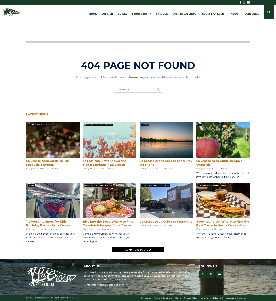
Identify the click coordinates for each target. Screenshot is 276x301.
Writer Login (74, 298)
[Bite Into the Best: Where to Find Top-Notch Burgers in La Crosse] (109, 200)
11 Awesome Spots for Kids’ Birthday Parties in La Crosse (48, 223)
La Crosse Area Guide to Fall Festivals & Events (47, 162)
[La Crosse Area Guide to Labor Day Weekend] (166, 140)
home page (137, 77)
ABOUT (235, 13)
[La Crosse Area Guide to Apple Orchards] (223, 140)
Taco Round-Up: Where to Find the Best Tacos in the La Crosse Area (222, 223)
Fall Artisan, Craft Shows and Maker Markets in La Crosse (104, 162)
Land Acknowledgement (211, 298)
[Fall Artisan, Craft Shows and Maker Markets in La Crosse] (109, 140)
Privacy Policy (190, 298)
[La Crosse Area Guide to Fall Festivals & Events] (53, 140)
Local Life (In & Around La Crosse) (42, 125)
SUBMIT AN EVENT (214, 13)
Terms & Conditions (163, 298)
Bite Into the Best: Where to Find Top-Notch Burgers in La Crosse (108, 223)
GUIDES (122, 13)
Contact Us (146, 298)
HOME (93, 13)
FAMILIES (162, 13)
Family (31, 185)
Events (145, 125)
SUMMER (107, 13)
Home (178, 298)
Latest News (37, 114)
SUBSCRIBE (252, 13)
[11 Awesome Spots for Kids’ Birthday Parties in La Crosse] (53, 200)
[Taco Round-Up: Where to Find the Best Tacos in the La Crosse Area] (223, 200)
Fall (200, 125)
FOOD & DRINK (141, 13)
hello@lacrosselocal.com (110, 284)
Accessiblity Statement (236, 298)
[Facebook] (202, 274)
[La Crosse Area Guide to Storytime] (166, 200)
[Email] (219, 274)
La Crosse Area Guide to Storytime (166, 221)
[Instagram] (210, 274)
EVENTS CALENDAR (185, 13)
